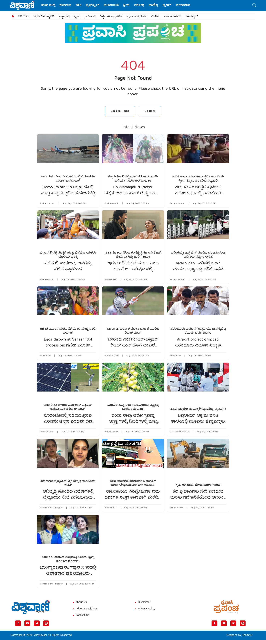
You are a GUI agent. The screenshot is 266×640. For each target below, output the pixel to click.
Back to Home (120, 111)
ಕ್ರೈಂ (76, 16)
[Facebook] (18, 623)
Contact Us (82, 615)
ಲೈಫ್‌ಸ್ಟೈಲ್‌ (93, 5)
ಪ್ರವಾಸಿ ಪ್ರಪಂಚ (136, 16)
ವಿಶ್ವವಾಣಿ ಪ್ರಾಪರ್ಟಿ (111, 16)
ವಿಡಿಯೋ (23, 16)
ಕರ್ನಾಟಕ (65, 5)
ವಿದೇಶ (155, 16)
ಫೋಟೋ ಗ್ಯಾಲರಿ (44, 16)
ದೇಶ (78, 5)
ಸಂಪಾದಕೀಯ (172, 16)
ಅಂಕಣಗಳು (183, 5)
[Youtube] (27, 623)
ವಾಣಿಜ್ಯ (153, 5)
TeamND (247, 635)
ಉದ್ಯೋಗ (192, 16)
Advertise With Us (86, 608)
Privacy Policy (146, 608)
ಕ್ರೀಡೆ (126, 5)
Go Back (149, 111)
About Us (81, 602)
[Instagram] (46, 623)
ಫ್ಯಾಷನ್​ (64, 16)
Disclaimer (144, 602)
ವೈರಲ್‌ (166, 5)
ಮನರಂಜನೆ (111, 5)
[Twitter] (36, 623)
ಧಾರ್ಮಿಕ (89, 16)
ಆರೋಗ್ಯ (139, 5)
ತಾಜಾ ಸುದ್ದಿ (48, 5)
